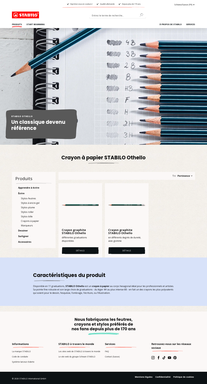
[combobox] (117, 16)
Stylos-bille (27, 216)
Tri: (174, 175)
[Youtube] (169, 357)
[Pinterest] (175, 357)
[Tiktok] (164, 357)
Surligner (23, 236)
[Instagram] (153, 357)
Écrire (21, 193)
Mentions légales (144, 377)
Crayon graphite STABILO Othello (74, 231)
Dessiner (23, 230)
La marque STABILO (21, 351)
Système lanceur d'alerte (23, 361)
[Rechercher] (142, 15)
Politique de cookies (183, 377)
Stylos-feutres (28, 198)
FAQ (107, 351)
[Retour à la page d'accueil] (26, 15)
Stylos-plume (28, 207)
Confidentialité (163, 377)
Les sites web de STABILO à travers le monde (79, 351)
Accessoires (24, 241)
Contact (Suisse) (112, 356)
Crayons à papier (30, 221)
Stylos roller (27, 212)
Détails (80, 250)
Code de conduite (20, 356)
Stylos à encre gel (30, 202)
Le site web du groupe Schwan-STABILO (76, 356)
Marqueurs (27, 225)
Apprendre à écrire (28, 187)
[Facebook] (158, 357)
